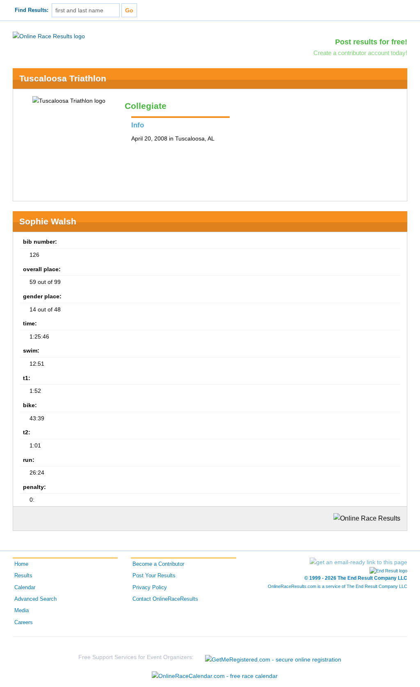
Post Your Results (154, 576)
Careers (23, 622)
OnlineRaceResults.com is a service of (337, 586)
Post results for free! (371, 42)
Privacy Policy (149, 587)
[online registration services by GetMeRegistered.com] (273, 657)
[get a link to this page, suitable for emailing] (358, 562)
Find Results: (31, 10)
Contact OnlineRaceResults (165, 599)
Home (21, 564)
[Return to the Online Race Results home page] (49, 35)
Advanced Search (35, 599)
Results (23, 576)
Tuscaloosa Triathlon (62, 78)
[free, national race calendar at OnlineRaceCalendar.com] (215, 676)
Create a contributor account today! (360, 52)
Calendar (24, 587)
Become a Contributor (158, 564)
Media (21, 610)
